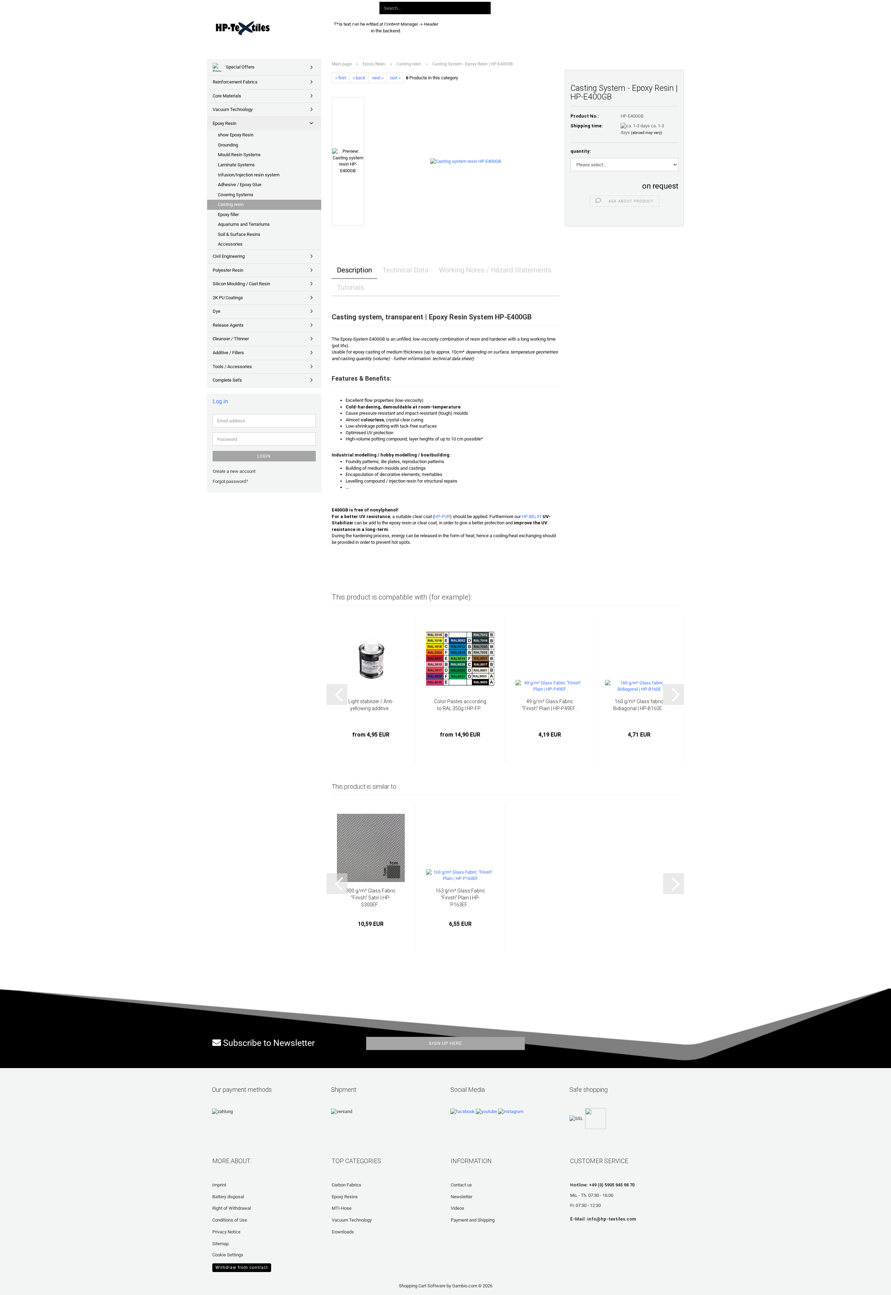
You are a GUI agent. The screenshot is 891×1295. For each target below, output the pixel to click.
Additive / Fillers (228, 352)
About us (548, 27)
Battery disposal (228, 1196)
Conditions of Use (229, 1220)
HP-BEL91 (532, 516)
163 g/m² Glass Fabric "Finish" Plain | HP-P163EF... (460, 897)
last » (395, 77)
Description (354, 270)
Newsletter (461, 1196)
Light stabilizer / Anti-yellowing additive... (370, 705)
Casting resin (231, 204)
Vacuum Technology (233, 109)
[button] (549, 7)
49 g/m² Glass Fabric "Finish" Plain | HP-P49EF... (550, 705)
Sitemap (220, 1243)
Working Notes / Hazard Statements (495, 270)
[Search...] (484, 8)
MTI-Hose (342, 1208)
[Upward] (19, 1284)
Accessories (230, 244)
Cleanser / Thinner (231, 338)
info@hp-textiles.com (611, 1219)
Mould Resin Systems (239, 154)
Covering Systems (235, 194)
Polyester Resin (228, 270)
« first (340, 77)
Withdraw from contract (241, 1267)
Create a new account (234, 471)
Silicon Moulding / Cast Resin (241, 283)
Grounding (228, 145)
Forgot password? (230, 481)
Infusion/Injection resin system (248, 174)
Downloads (436, 27)
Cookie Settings (227, 1254)
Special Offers (239, 67)
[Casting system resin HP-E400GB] (465, 161)
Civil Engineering (229, 256)
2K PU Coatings (228, 297)
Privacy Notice (226, 1231)
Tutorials (350, 287)
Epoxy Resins (345, 1196)
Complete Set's (227, 380)
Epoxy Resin (224, 123)
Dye (216, 311)
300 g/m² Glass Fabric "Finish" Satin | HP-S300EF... (371, 897)
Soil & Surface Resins (239, 234)
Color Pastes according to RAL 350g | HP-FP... (460, 705)
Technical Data (405, 270)
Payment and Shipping (473, 1220)
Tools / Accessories (232, 366)
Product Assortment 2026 (381, 27)
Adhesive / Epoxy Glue (239, 184)
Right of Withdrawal (231, 1208)
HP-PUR (442, 516)
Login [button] (575, 6)
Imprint (219, 1184)
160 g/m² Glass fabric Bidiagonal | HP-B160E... (639, 705)
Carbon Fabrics (346, 1184)
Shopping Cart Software (422, 1285)
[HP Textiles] (266, 28)
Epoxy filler (228, 214)
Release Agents (228, 325)
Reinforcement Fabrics (235, 82)
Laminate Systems (236, 164)
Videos (457, 1208)
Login (264, 456)
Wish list (605, 6)
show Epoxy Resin (235, 134)
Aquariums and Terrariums (244, 224)
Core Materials (227, 95)
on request (660, 186)
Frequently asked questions (494, 27)
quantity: (580, 151)
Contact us (461, 1184)
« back (359, 77)
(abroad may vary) (646, 132)
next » (378, 77)
